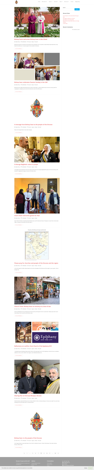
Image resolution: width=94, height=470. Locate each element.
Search (64, 7)
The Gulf (36, 41)
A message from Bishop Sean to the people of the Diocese (33, 124)
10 (46, 453)
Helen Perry (18, 41)
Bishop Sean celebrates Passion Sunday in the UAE (31, 82)
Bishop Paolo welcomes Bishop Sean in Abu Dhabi (30, 39)
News (33, 41)
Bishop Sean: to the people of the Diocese (28, 438)
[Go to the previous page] (24, 453)
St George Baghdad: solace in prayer (26, 164)
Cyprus (33, 127)
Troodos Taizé (65, 23)
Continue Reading (19, 48)
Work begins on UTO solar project (68, 19)
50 (55, 453)
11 (49, 453)
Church (29, 41)
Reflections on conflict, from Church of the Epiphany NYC (33, 346)
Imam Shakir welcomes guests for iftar (27, 215)
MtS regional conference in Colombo (69, 18)
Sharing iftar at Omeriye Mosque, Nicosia (27, 396)
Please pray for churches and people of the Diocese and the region (36, 263)
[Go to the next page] (58, 453)
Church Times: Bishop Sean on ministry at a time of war (32, 306)
